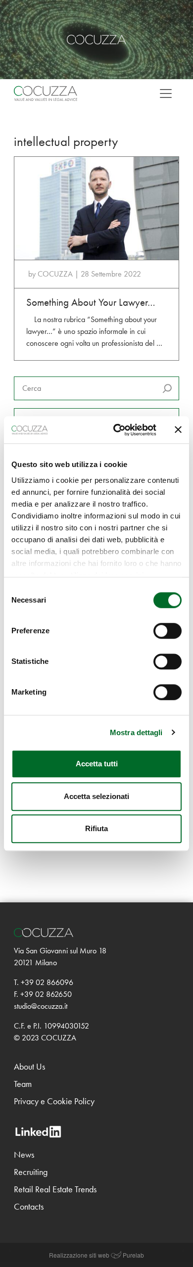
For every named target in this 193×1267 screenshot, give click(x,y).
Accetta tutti (97, 763)
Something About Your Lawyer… (90, 302)
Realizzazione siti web (79, 1255)
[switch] (167, 631)
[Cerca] (167, 388)
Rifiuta (96, 828)
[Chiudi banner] (178, 429)
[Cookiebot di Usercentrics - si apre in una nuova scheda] (117, 429)
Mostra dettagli (136, 732)
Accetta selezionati (96, 796)
